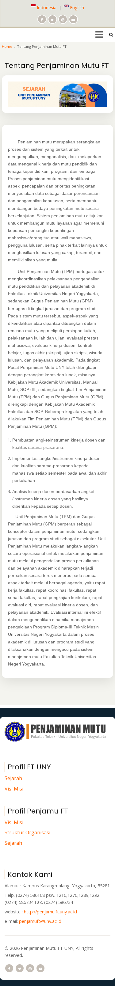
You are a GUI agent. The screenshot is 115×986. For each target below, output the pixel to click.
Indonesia (46, 7)
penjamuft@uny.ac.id (40, 921)
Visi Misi (14, 788)
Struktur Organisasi (27, 832)
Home (7, 46)
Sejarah (13, 778)
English (76, 7)
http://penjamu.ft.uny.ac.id (50, 912)
